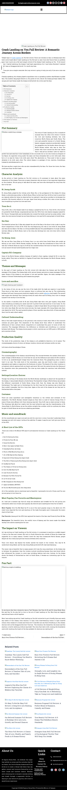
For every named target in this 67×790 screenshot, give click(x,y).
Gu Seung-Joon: (10, 98)
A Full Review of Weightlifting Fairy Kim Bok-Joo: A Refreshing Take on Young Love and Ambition (48, 691)
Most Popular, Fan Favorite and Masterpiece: (17, 117)
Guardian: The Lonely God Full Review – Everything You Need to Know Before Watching (18, 657)
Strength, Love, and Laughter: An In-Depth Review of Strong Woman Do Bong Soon (48, 673)
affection (47, 293)
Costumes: (9, 112)
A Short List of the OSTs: (12, 116)
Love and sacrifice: (10, 103)
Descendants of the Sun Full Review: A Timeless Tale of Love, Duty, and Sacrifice (18, 671)
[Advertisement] (33, 26)
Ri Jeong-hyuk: (10, 92)
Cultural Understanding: (12, 105)
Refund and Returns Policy (40, 774)
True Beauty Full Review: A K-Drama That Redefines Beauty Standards (46, 719)
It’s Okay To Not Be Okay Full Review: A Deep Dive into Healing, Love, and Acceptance (18, 705)
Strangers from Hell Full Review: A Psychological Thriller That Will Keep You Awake (48, 734)
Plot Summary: (8, 89)
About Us (41, 761)
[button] (41, 10)
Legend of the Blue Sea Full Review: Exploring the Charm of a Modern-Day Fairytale (18, 687)
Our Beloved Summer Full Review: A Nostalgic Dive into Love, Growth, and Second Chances (18, 719)
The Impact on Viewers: (10, 119)
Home (41, 759)
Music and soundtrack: (10, 114)
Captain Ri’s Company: (11, 99)
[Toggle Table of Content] (26, 86)
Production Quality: (9, 107)
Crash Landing (16, 58)
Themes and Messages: (10, 101)
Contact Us (42, 764)
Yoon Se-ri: (9, 94)
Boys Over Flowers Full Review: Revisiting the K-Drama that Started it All (47, 657)
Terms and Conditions (38, 770)
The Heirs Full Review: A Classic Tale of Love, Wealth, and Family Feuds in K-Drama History (18, 734)
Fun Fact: (6, 121)
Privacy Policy (41, 766)
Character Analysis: (9, 91)
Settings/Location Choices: (13, 110)
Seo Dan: (8, 96)
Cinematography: (10, 108)
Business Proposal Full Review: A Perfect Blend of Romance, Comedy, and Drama (48, 705)
